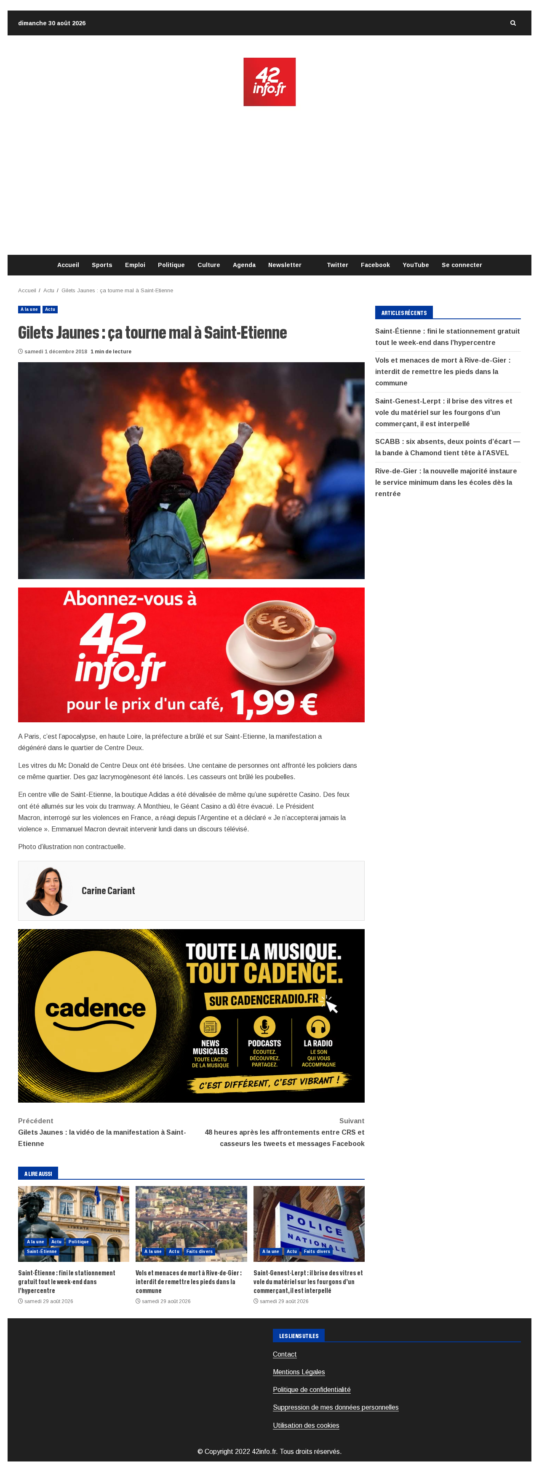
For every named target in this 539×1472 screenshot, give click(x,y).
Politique (171, 265)
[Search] (513, 23)
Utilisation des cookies (306, 1425)
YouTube (416, 265)
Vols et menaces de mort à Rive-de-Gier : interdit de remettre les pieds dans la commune (191, 1224)
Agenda (244, 265)
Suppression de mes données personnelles (336, 1407)
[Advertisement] (269, 181)
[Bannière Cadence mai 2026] (191, 1015)
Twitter (337, 265)
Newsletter (285, 265)
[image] (191, 654)
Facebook (375, 265)
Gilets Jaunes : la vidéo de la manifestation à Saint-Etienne (102, 1132)
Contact (285, 1354)
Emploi (135, 265)
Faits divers (200, 1251)
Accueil (68, 265)
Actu (50, 309)
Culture (208, 265)
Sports (102, 265)
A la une (29, 309)
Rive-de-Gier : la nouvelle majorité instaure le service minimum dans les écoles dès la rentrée (446, 482)
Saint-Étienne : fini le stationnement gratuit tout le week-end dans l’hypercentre (73, 1224)
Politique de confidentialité (312, 1389)
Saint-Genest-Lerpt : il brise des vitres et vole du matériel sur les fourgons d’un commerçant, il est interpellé (309, 1224)
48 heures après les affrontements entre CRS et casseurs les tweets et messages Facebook (285, 1132)
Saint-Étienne (42, 1251)
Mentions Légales (299, 1372)
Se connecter (462, 265)
